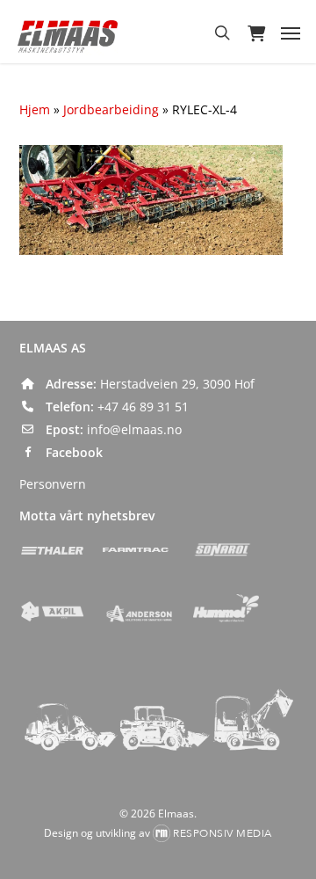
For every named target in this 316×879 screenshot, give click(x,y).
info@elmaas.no (134, 429)
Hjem (34, 109)
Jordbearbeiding (111, 109)
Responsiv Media (222, 833)
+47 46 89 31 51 (143, 406)
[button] (290, 32)
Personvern (52, 484)
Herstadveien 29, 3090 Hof (177, 383)
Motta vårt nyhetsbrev (86, 515)
